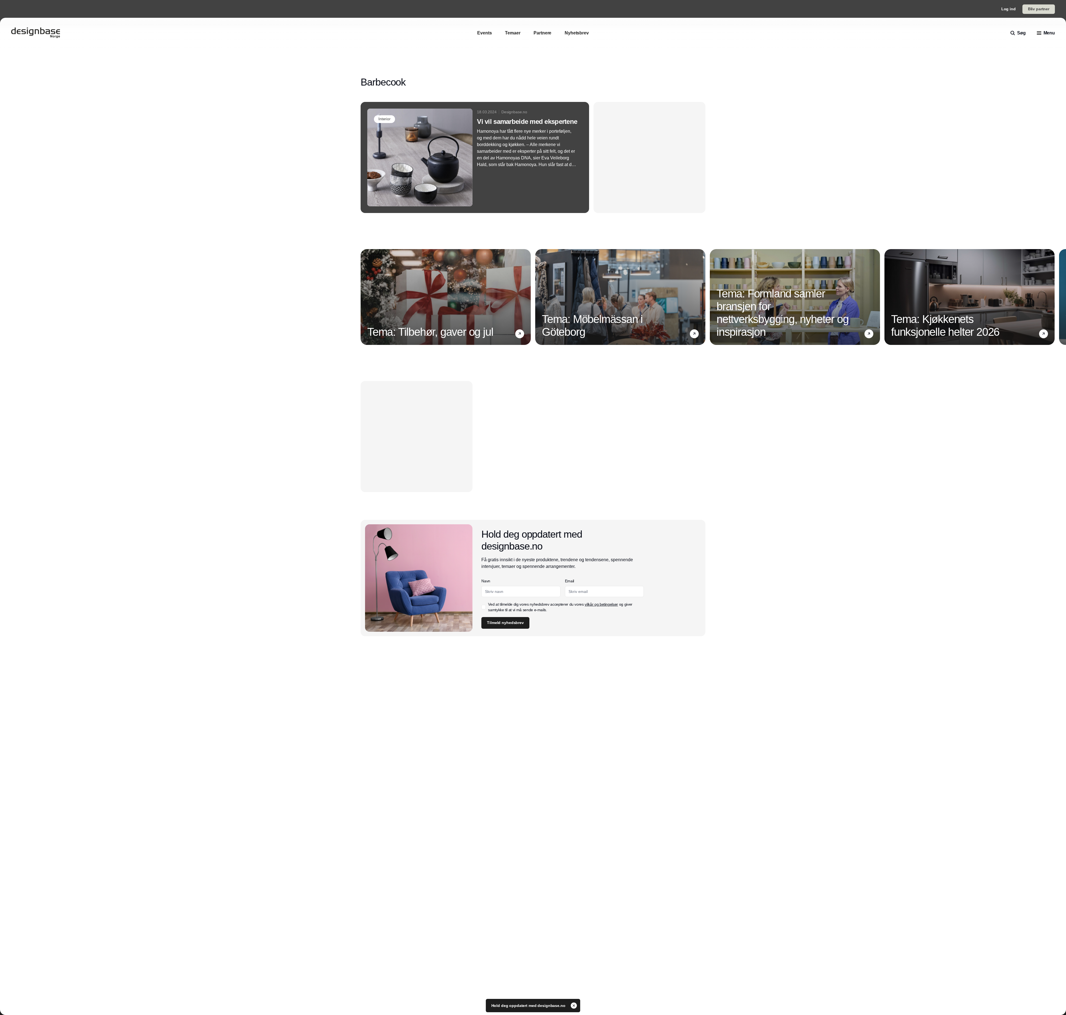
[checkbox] (483, 607)
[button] (519, 333)
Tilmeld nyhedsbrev (505, 622)
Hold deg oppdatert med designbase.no (529, 1005)
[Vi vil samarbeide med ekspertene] (475, 157)
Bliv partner (1038, 9)
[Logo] (35, 33)
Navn (485, 581)
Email (569, 581)
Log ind (1008, 9)
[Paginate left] (365, 297)
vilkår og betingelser (601, 604)
